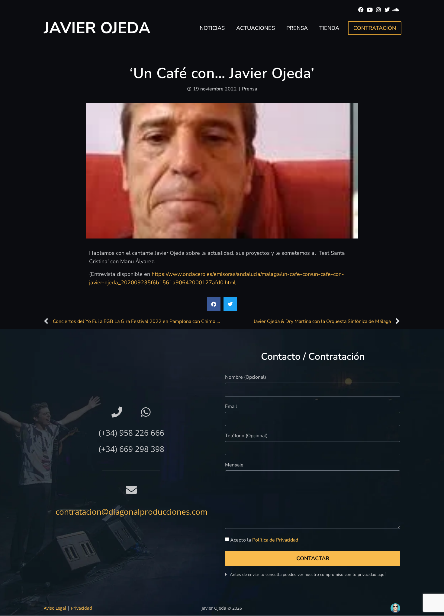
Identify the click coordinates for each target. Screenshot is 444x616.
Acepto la (264, 540)
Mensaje (234, 465)
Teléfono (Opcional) (246, 436)
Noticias (212, 28)
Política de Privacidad (275, 540)
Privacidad (81, 608)
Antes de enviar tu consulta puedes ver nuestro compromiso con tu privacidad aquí (307, 574)
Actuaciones (255, 28)
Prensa (297, 28)
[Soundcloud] (395, 9)
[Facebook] (361, 9)
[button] (213, 304)
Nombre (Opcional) (245, 378)
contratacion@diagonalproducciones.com (132, 511)
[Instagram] (378, 9)
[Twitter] (387, 9)
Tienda (329, 28)
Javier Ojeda (97, 28)
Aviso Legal (55, 608)
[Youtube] (369, 9)
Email (231, 407)
